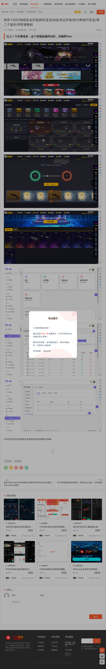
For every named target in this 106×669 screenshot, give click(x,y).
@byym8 (47, 351)
